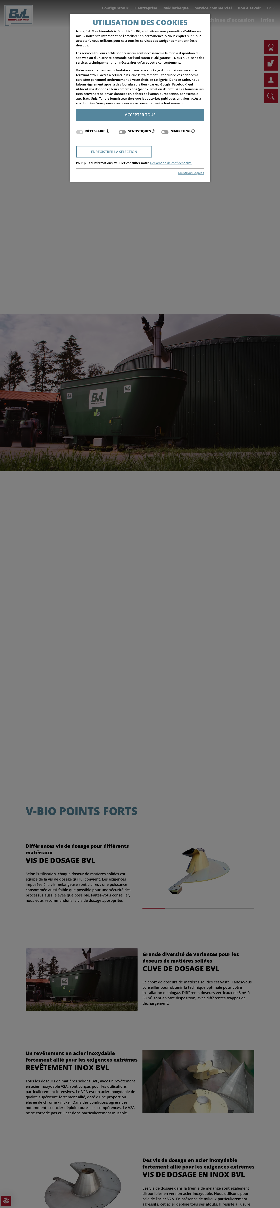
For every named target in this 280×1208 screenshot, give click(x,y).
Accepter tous (140, 114)
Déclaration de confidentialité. (171, 163)
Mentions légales (191, 173)
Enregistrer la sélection (114, 151)
